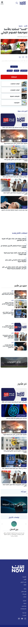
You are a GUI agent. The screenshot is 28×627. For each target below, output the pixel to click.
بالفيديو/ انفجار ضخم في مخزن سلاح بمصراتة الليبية (15, 143)
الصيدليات (16, 102)
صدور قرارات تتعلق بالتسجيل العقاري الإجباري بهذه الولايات (15, 160)
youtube (22, 619)
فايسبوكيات (23, 609)
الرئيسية (24, 577)
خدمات (24, 597)
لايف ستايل (23, 591)
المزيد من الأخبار (20, 285)
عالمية (21, 26)
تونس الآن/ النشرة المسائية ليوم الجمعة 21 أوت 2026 (14, 127)
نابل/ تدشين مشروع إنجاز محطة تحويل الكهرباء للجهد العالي (15, 193)
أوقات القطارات (15, 90)
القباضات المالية (15, 96)
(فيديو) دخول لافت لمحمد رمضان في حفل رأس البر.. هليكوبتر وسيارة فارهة (14, 268)
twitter (19, 619)
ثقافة (25, 585)
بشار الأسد (16, 71)
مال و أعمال (23, 582)
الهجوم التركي (24, 71)
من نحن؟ (24, 613)
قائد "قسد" (9, 71)
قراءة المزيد (14, 67)
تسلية (25, 603)
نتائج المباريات (14, 362)
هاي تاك (24, 594)
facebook (25, 619)
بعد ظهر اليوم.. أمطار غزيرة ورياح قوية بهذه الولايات (15, 254)
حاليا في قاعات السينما (14, 504)
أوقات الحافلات (15, 84)
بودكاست (24, 606)
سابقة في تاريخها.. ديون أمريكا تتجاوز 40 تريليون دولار (15, 177)
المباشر (24, 601)
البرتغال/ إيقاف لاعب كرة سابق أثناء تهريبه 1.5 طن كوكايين (14, 239)
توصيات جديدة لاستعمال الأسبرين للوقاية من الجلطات (13, 247)
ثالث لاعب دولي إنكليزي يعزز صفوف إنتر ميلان (16, 418)
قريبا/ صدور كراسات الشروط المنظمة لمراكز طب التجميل (14, 210)
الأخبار (25, 26)
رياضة (25, 589)
